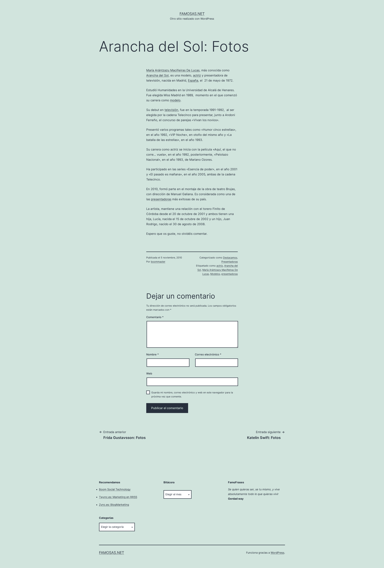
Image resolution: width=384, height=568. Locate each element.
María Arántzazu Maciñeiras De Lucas (173, 70)
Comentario (155, 317)
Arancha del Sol (157, 75)
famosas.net (192, 14)
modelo (175, 100)
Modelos (215, 273)
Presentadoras (229, 261)
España (193, 80)
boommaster (158, 261)
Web (149, 373)
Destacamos (230, 257)
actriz (197, 75)
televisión (171, 110)
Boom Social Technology (114, 489)
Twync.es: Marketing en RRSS (118, 497)
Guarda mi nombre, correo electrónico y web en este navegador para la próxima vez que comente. (192, 394)
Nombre (152, 354)
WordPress (277, 552)
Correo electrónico (208, 354)
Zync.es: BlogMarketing (114, 504)
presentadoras (161, 199)
